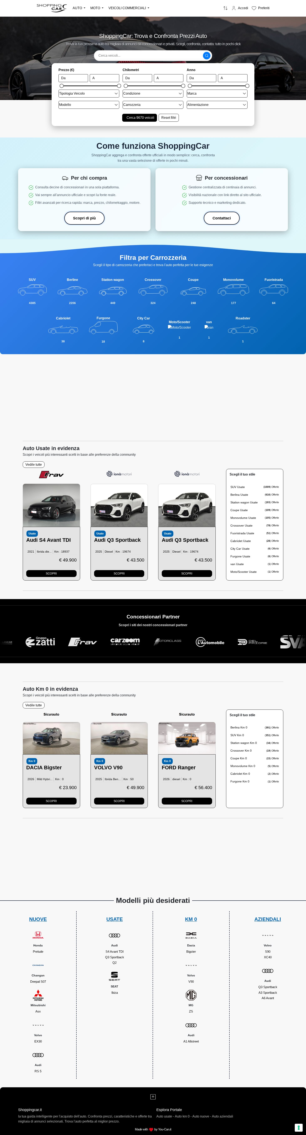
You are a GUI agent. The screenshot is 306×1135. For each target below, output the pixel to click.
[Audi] (51, 505)
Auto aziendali (222, 1116)
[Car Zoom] (81, 641)
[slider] (62, 86)
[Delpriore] (209, 642)
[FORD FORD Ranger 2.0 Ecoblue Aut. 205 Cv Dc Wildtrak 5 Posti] (187, 738)
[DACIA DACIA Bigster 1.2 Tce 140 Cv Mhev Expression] (51, 738)
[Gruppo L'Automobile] (166, 642)
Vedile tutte (33, 464)
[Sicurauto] (51, 714)
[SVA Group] (251, 641)
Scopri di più (84, 218)
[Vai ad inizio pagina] (153, 1096)
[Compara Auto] (225, 8)
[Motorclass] (124, 642)
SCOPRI (51, 573)
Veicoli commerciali (127, 8)
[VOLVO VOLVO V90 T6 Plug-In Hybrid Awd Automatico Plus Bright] (119, 738)
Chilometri (131, 70)
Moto (95, 8)
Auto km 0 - (183, 1116)
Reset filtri (168, 117)
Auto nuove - (201, 1116)
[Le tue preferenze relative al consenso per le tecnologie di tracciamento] (299, 1128)
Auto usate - (165, 1116)
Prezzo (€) (66, 70)
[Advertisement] (153, 393)
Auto (78, 8)
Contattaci (222, 218)
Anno (191, 70)
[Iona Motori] (119, 474)
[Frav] (51, 474)
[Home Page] (52, 8)
